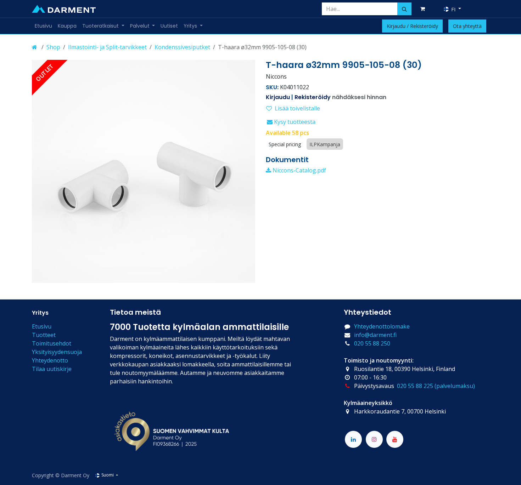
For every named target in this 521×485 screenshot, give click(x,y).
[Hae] (404, 8)
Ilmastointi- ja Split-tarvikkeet (107, 47)
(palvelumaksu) (455, 386)
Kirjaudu (278, 97)
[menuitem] (43, 26)
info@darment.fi (375, 335)
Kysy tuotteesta (294, 122)
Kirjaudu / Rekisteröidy (412, 26)
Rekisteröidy (313, 97)
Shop (53, 47)
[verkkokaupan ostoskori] (424, 8)
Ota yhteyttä (467, 26)
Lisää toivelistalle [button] (297, 108)
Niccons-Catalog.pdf (298, 170)
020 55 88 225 (415, 386)
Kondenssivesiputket (182, 47)
